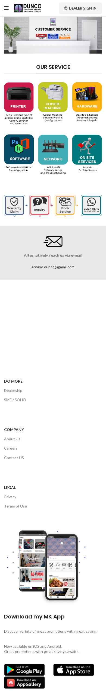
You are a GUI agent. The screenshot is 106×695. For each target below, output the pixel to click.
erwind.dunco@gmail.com (53, 267)
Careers (11, 448)
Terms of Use (15, 506)
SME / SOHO (15, 399)
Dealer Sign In (82, 8)
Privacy (10, 496)
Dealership (13, 390)
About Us (12, 438)
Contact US (14, 457)
